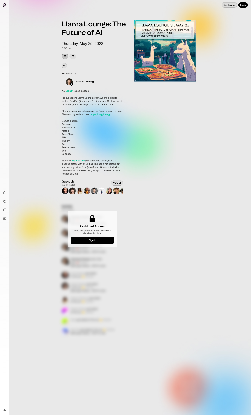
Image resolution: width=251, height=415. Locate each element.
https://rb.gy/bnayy (100, 114)
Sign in (69, 91)
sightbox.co (78, 160)
